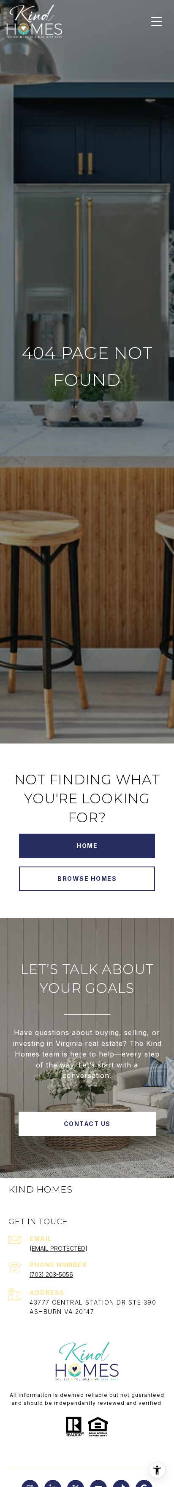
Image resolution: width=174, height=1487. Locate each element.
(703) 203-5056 (51, 1274)
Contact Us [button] (87, 1123)
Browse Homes (87, 878)
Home (87, 845)
